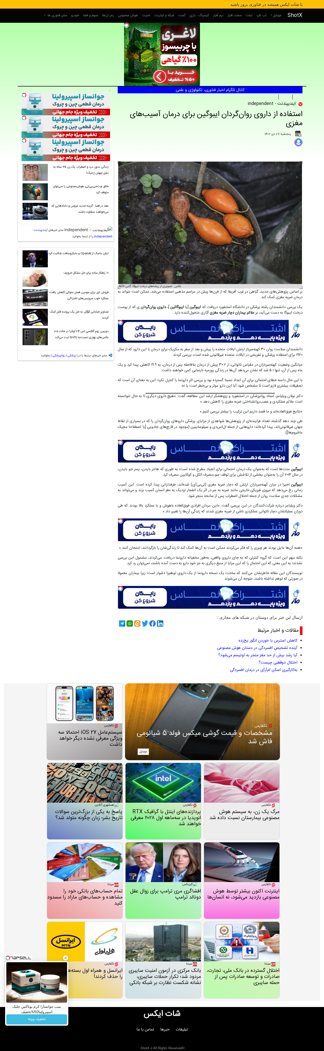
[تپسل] (126, 25)
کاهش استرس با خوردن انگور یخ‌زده (268, 640)
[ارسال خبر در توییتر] (144, 623)
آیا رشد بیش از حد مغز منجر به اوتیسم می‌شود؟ (257, 655)
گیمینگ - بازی (199, 15)
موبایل (277, 15)
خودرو (75, 15)
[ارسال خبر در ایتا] (136, 623)
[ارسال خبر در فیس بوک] (152, 623)
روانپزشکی (285, 97)
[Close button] (65, 957)
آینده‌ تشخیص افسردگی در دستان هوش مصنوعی (257, 648)
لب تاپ (261, 15)
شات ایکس (162, 1014)
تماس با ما (145, 1029)
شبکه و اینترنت (164, 15)
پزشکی (297, 97)
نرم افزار (218, 15)
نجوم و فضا (90, 15)
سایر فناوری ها (57, 15)
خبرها (165, 1029)
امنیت (146, 15)
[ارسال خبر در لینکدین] (159, 623)
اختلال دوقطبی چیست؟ (278, 662)
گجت (182, 15)
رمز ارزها (108, 15)
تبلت (249, 15)
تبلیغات (182, 1029)
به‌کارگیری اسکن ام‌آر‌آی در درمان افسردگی (263, 670)
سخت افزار (234, 15)
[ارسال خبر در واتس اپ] (129, 623)
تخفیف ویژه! (37, 1019)
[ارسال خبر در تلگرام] (121, 623)
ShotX (295, 15)
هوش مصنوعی (128, 15)
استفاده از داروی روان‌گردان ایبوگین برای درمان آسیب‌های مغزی (216, 119)
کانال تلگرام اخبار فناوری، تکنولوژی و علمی (210, 90)
